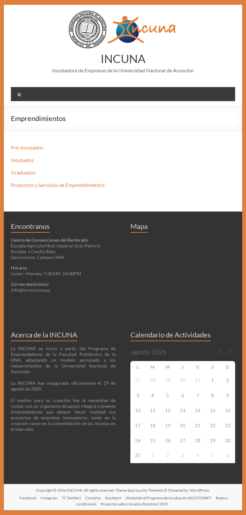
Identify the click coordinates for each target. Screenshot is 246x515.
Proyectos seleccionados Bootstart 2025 (134, 504)
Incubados (22, 160)
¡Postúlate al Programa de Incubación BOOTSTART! (168, 497)
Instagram (48, 497)
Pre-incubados (27, 147)
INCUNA (123, 59)
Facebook (28, 497)
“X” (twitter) (71, 497)
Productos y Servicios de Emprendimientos (58, 185)
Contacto (93, 497)
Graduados (23, 172)
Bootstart (113, 497)
